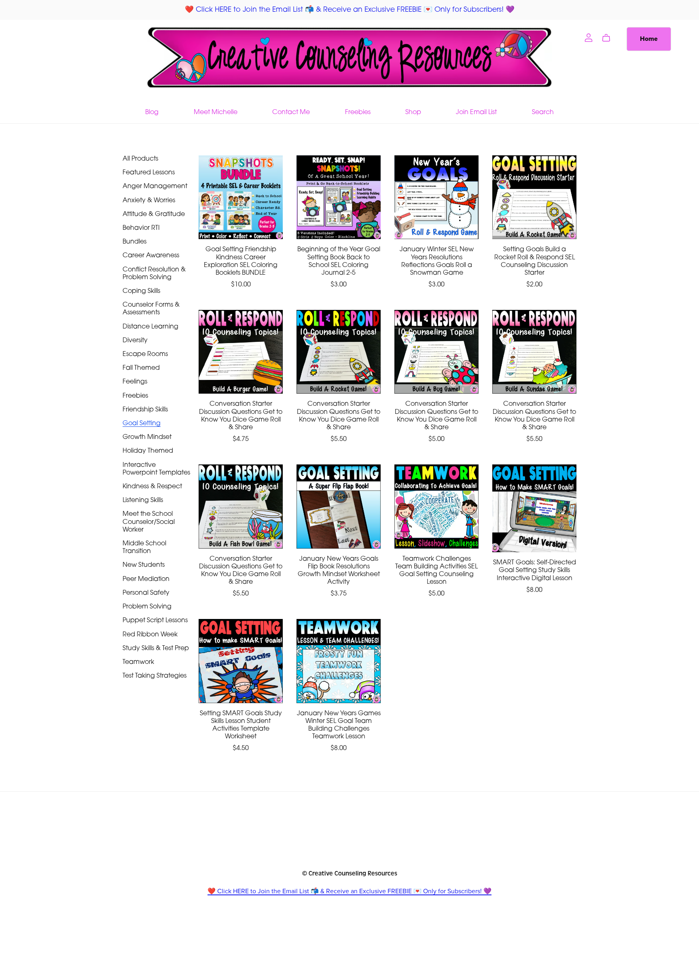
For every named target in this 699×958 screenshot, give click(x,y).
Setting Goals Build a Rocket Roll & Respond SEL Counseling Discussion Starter (534, 261)
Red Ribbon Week (150, 635)
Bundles (134, 242)
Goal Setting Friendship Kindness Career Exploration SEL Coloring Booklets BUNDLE (240, 261)
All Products (140, 159)
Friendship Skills (145, 410)
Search (543, 112)
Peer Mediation (146, 579)
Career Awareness (151, 255)
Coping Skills (141, 291)
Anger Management (155, 186)
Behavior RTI (141, 228)
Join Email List (476, 112)
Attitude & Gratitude (154, 214)
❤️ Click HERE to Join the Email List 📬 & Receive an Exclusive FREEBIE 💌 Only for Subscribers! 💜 (349, 891)
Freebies (358, 112)
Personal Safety (146, 593)
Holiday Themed (148, 451)
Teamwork (138, 662)
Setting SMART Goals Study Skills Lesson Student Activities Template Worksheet (241, 725)
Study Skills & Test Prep (156, 648)
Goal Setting (142, 423)
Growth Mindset (147, 437)
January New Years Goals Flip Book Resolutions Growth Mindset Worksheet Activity (339, 571)
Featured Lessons (149, 173)
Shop (413, 112)
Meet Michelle (215, 112)
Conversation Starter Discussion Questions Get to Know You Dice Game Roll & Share (240, 416)
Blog (152, 112)
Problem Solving (147, 607)
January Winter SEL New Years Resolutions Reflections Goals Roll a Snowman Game (437, 261)
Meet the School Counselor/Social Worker (149, 522)
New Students (144, 565)
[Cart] (609, 38)
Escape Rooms (145, 354)
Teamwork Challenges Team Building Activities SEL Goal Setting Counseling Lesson (436, 571)
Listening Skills (143, 500)
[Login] (588, 37)
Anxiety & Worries (149, 200)
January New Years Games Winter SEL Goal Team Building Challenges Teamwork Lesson (339, 725)
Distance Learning (150, 327)
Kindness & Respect (152, 486)
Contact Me (291, 112)
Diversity (135, 340)
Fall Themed (141, 368)
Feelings (135, 382)
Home (649, 39)
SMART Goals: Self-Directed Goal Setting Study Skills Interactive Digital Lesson (534, 570)
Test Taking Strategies (154, 676)
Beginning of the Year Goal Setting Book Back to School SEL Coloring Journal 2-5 (338, 261)
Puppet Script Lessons (155, 620)
